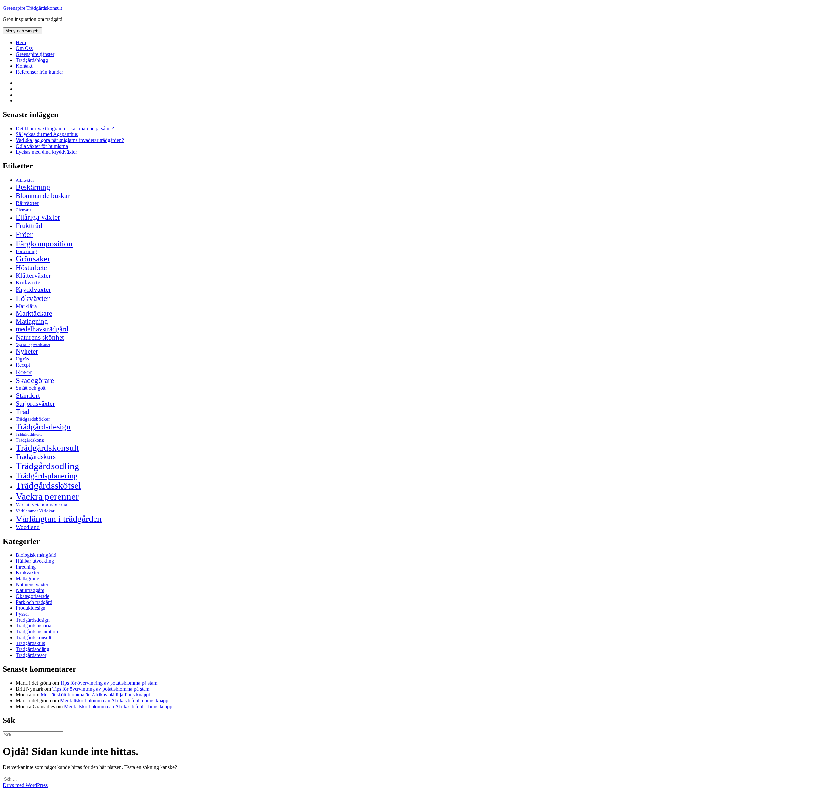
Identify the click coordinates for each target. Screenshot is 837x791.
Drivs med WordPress (25, 785)
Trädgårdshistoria (29, 434)
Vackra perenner (47, 496)
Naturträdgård (30, 590)
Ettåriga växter (38, 217)
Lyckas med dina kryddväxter (46, 152)
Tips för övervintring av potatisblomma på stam (108, 683)
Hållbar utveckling (35, 561)
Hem (21, 42)
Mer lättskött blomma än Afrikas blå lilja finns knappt (95, 694)
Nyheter (27, 351)
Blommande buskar (43, 196)
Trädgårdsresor (31, 655)
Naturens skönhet (40, 337)
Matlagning (32, 321)
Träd (23, 411)
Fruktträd (29, 225)
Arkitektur (25, 180)
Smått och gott (30, 388)
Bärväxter (27, 203)
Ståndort (28, 395)
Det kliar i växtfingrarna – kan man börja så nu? (65, 128)
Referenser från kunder (39, 72)
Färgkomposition (44, 243)
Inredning (26, 567)
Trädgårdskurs (36, 456)
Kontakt (24, 66)
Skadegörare (35, 380)
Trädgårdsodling (47, 466)
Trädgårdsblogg (32, 60)
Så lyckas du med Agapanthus (47, 134)
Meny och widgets (22, 30)
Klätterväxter (33, 275)
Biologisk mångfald (36, 555)
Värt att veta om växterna (41, 504)
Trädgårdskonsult (47, 448)
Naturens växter (32, 584)
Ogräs (22, 359)
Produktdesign (30, 608)
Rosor (24, 372)
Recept (23, 365)
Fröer (24, 234)
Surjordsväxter (35, 403)
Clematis (23, 210)
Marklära (26, 306)
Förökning (26, 251)
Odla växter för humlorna (42, 146)
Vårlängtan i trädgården (59, 519)
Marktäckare (34, 313)
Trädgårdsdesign (43, 426)
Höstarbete (31, 267)
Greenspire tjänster (35, 54)
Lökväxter (33, 298)
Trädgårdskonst (30, 440)
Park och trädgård (34, 602)
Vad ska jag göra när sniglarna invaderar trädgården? (70, 140)
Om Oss (24, 48)
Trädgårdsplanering (46, 475)
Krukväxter (29, 282)
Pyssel (22, 614)
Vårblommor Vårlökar (35, 510)
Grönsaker (33, 258)
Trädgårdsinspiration (37, 631)
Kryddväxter (33, 289)
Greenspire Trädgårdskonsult (32, 8)
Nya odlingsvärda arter (33, 345)
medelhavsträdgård (42, 329)
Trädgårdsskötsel (48, 485)
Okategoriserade (32, 596)
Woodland (28, 527)
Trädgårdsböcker (33, 419)
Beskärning (33, 187)
